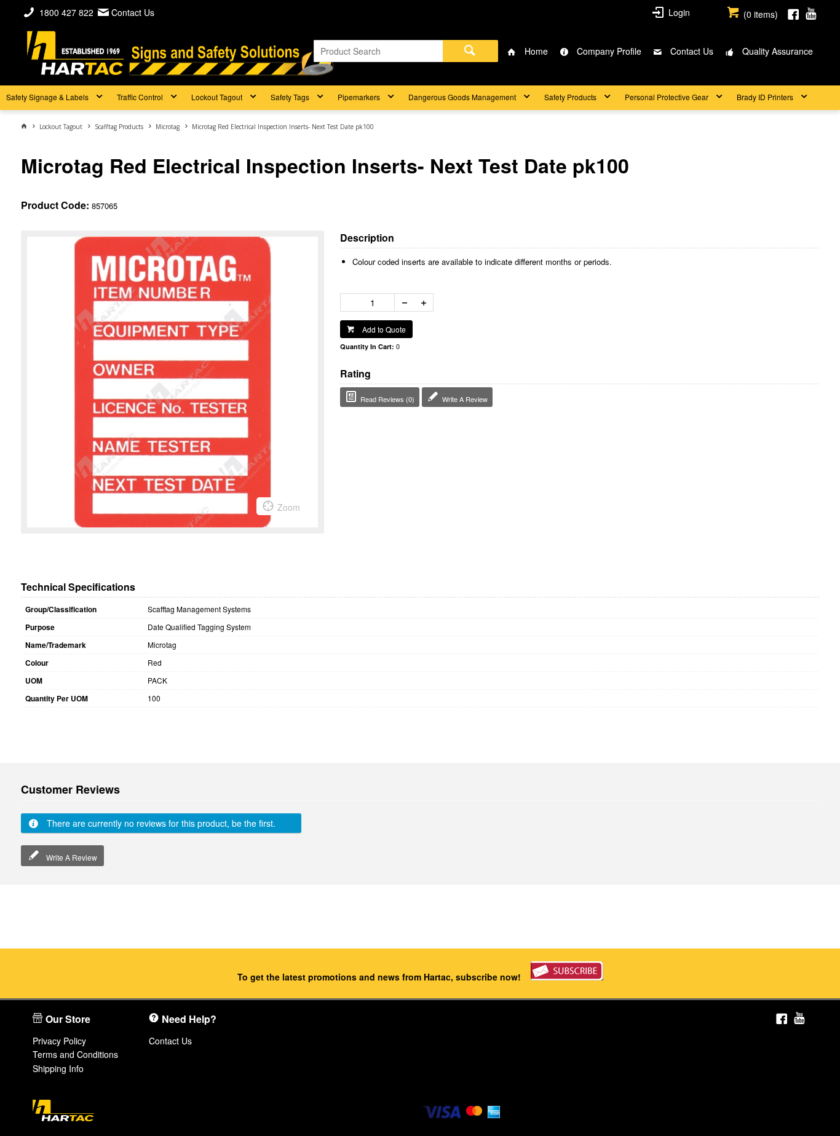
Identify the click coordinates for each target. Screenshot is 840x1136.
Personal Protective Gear (666, 97)
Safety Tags (290, 97)
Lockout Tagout (216, 97)
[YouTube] (810, 12)
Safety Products (570, 97)
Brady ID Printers (765, 97)
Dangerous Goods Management (462, 97)
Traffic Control (140, 97)
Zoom (288, 507)
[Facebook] (793, 12)
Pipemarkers (359, 97)
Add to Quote (383, 329)
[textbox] (378, 51)
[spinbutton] (370, 302)
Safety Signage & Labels (47, 97)
